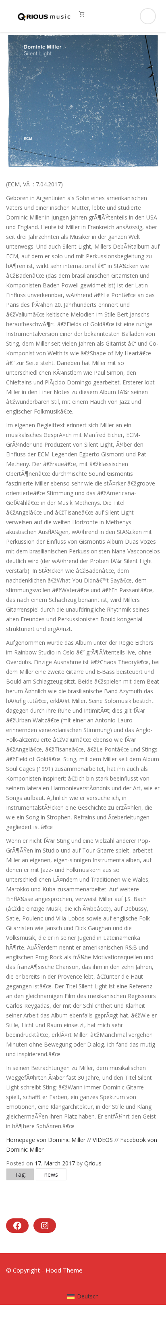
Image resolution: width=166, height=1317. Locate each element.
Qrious (93, 1163)
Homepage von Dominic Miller (45, 1140)
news (51, 1174)
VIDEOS (103, 1140)
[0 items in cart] (82, 14)
